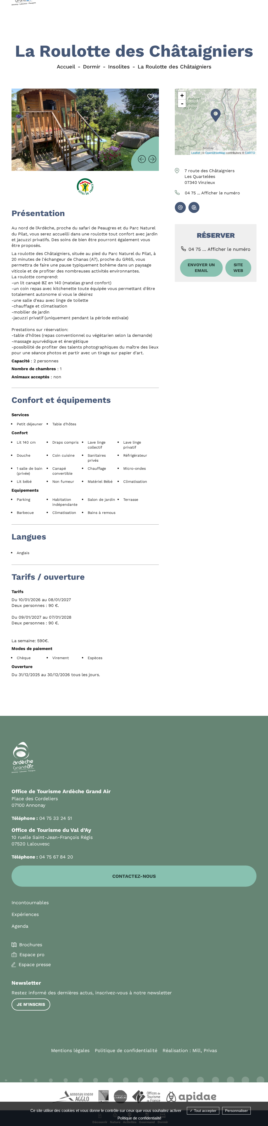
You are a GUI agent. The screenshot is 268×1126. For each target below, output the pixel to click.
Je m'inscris (31, 1004)
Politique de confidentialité (126, 1050)
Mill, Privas (204, 1050)
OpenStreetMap (215, 152)
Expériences (25, 914)
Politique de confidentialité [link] (139, 1118)
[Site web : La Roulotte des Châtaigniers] (193, 207)
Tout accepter (204, 1110)
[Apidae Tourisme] (191, 1098)
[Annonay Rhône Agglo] (72, 1097)
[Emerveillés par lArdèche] (120, 1097)
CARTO (250, 152)
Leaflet (195, 152)
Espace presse (35, 964)
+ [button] (182, 95)
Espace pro (31, 954)
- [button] (182, 103)
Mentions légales (70, 1050)
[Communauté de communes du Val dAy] (103, 1097)
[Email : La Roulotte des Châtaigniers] (180, 207)
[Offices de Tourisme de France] (146, 1097)
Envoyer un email (201, 267)
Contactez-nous (134, 876)
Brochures (30, 944)
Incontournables (30, 902)
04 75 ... (212, 192)
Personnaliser (236, 1110)
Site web (238, 267)
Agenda (20, 926)
